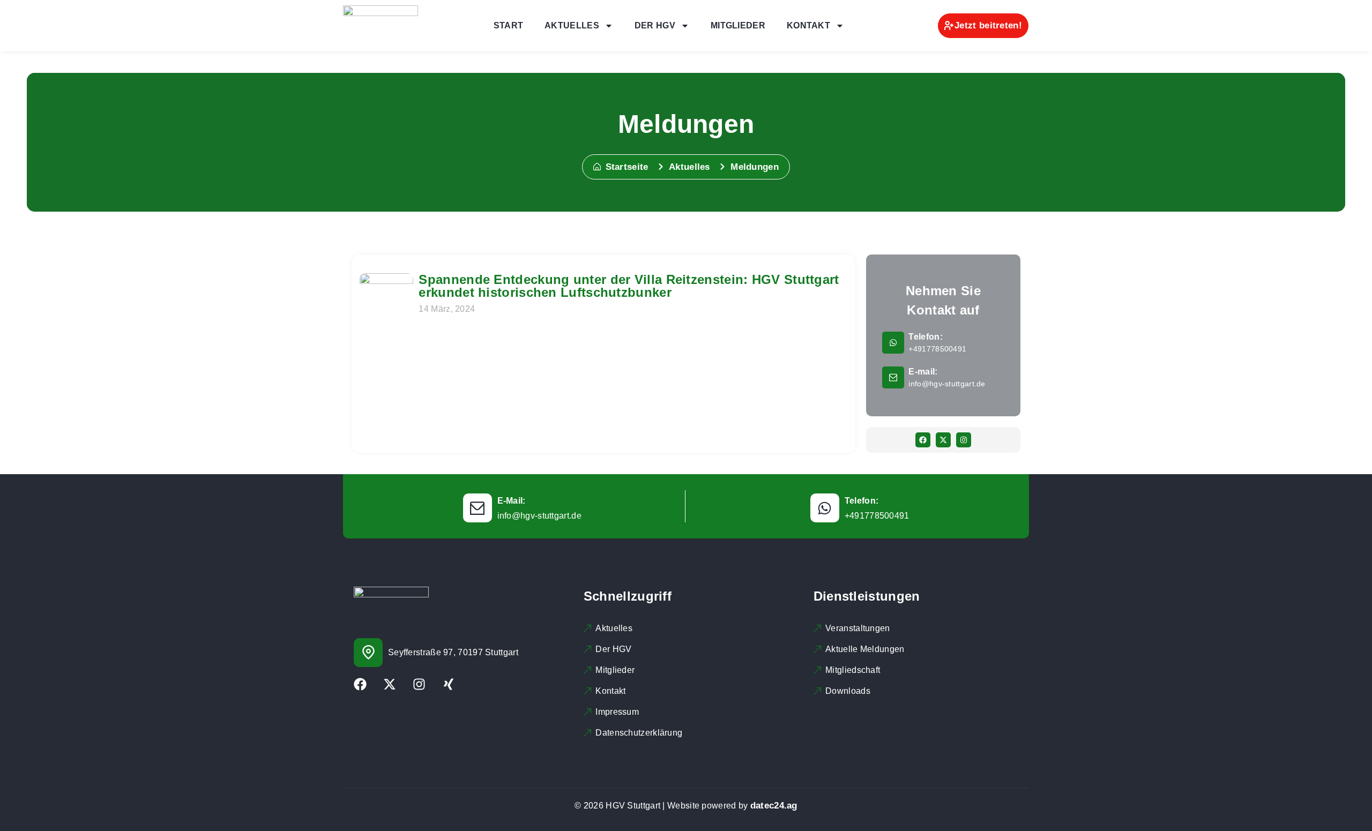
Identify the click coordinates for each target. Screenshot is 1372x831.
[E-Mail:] (477, 507)
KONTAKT (808, 25)
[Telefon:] (893, 343)
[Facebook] (922, 439)
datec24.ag (773, 805)
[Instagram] (963, 439)
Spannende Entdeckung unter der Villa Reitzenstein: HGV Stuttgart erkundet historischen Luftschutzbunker (629, 286)
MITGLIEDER (738, 25)
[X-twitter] (943, 439)
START (509, 25)
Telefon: (925, 336)
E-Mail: (511, 500)
